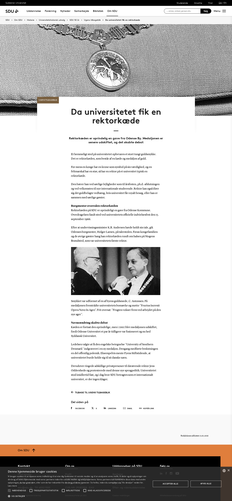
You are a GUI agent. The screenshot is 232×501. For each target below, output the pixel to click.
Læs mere (12, 485)
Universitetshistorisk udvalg (52, 20)
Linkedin (112, 408)
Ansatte (198, 3)
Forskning (50, 10)
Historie (30, 20)
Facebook (80, 408)
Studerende (182, 3)
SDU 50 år (74, 20)
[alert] (116, 484)
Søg (206, 10)
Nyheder (65, 10)
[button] (9, 490)
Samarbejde (81, 10)
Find (210, 3)
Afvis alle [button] (205, 483)
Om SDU (112, 10)
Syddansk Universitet (16, 2)
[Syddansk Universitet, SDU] (12, 11)
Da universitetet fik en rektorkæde (122, 20)
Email (129, 408)
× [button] (228, 470)
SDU (8, 20)
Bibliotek (98, 10)
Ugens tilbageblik (92, 20)
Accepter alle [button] (170, 483)
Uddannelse (34, 10)
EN (225, 2)
